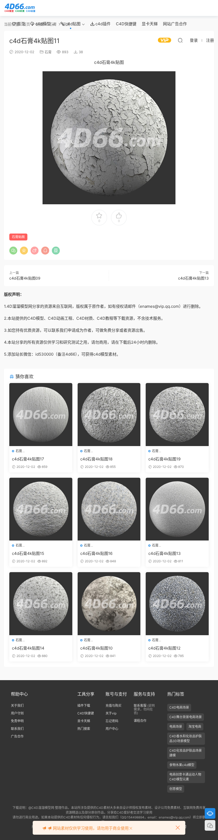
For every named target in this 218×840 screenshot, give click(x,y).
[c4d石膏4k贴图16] (109, 509)
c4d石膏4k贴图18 (96, 458)
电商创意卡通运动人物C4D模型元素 (185, 776)
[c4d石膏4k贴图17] (40, 414)
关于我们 (17, 706)
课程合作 (140, 721)
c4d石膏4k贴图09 (24, 278)
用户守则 (17, 713)
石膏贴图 (18, 237)
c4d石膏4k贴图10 (96, 648)
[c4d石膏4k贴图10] (109, 603)
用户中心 (112, 729)
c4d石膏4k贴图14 (28, 648)
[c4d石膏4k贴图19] (177, 414)
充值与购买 (113, 706)
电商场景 (175, 727)
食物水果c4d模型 (181, 765)
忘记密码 (112, 721)
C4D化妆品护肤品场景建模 (185, 752)
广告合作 (17, 736)
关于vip (111, 713)
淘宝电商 (194, 727)
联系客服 (140, 706)
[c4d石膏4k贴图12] (177, 603)
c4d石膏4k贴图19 (164, 458)
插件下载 (83, 706)
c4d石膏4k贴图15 (28, 553)
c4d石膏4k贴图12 (164, 648)
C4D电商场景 (179, 707)
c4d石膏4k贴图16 (96, 553)
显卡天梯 (150, 23)
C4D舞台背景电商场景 (185, 717)
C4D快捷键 (126, 23)
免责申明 (17, 721)
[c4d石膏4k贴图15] (40, 509)
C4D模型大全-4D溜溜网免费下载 (20, 8)
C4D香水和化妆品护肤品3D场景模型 (185, 738)
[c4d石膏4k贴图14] (40, 603)
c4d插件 (102, 23)
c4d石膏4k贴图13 (193, 278)
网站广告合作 (175, 23)
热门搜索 (83, 729)
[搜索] (180, 40)
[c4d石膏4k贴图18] (109, 414)
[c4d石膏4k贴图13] (177, 509)
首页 (20, 23)
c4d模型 (42, 23)
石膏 (48, 52)
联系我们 (17, 729)
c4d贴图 (72, 23)
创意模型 (175, 789)
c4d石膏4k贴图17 (28, 458)
